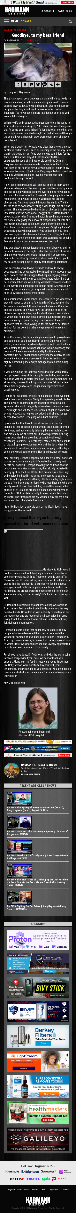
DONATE (26, 21)
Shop (44, 1190)
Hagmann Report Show (18, 1190)
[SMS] (45, 84)
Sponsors (54, 1190)
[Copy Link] (51, 84)
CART (61, 11)
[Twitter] (38, 84)
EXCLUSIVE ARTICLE (15, 29)
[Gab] (25, 84)
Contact (65, 1190)
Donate (35, 1190)
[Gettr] (18, 84)
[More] (58, 84)
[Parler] (31, 84)
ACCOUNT (48, 11)
